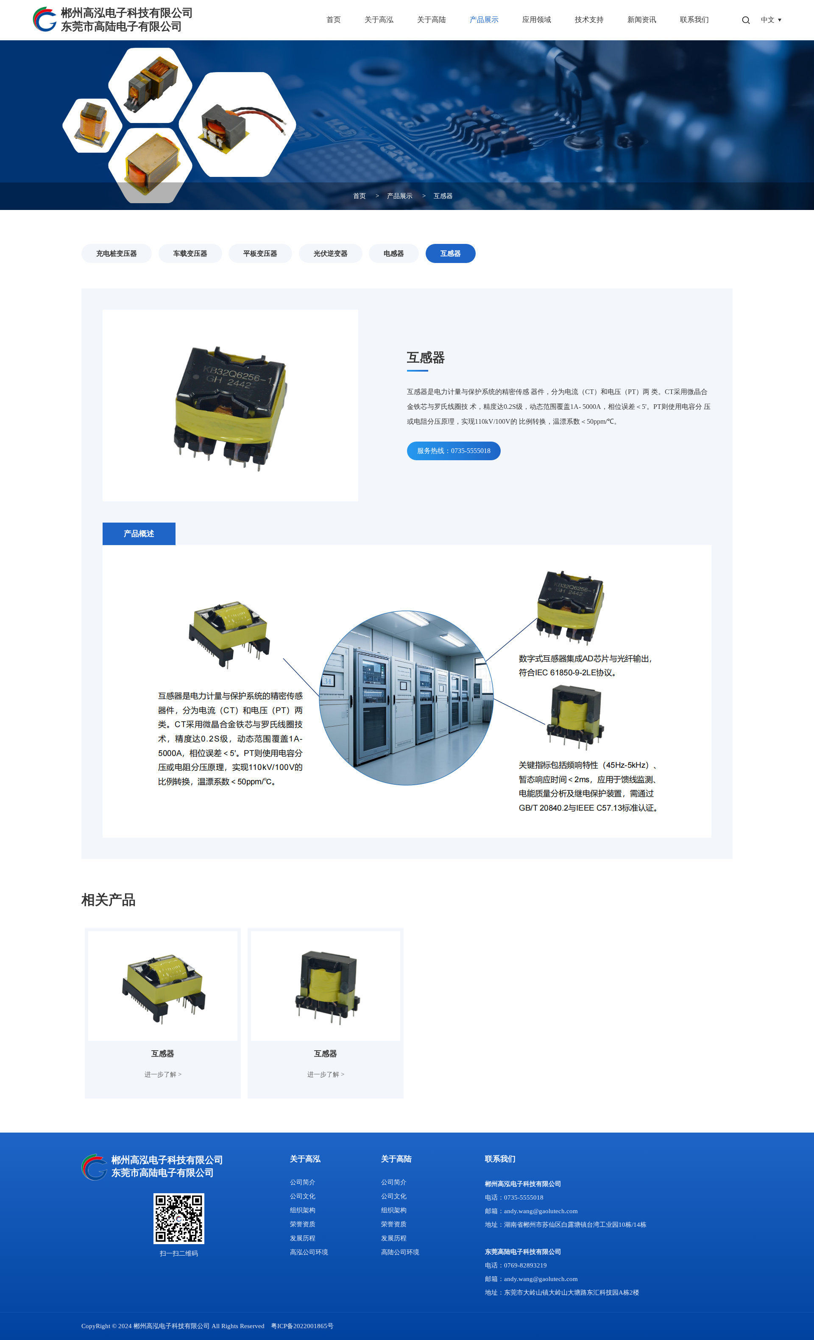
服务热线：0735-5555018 (454, 450)
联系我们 (694, 20)
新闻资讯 (641, 20)
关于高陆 (431, 20)
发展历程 (302, 1238)
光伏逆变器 (331, 253)
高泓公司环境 (309, 1252)
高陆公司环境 (400, 1252)
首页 (333, 20)
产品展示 (484, 20)
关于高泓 (379, 20)
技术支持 (589, 20)
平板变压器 (260, 253)
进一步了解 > (163, 1074)
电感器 (394, 253)
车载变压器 (190, 253)
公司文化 (302, 1196)
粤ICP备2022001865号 (302, 1326)
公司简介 (302, 1182)
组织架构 (302, 1210)
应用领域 (536, 20)
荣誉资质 (302, 1224)
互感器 (443, 196)
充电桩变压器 (116, 253)
